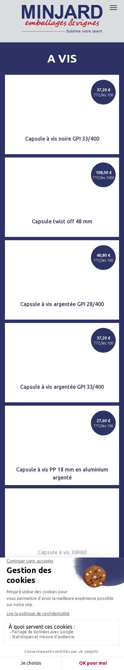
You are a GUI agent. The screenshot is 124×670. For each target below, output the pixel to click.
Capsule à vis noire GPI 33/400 (62, 139)
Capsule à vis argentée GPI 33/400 (62, 387)
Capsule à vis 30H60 (62, 552)
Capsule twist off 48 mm (62, 221)
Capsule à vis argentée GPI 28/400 (62, 304)
